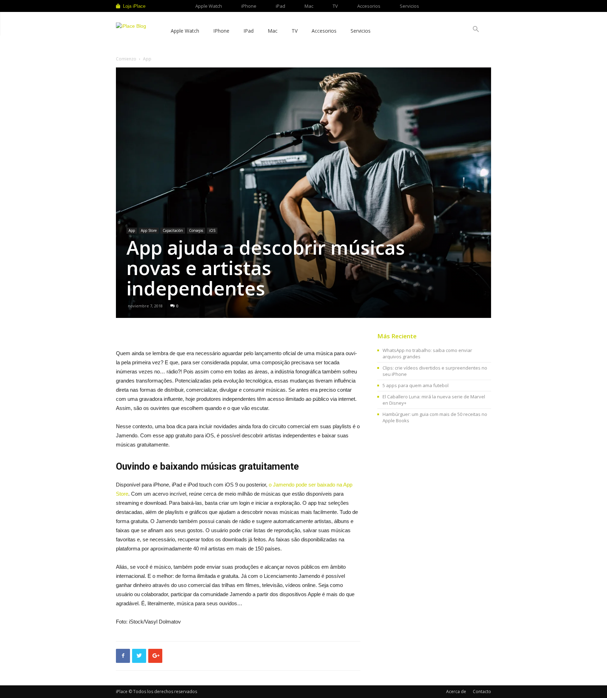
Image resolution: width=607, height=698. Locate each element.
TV (335, 6)
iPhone (248, 6)
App (132, 230)
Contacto (482, 691)
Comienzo (126, 59)
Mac (309, 6)
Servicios (409, 6)
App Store (149, 230)
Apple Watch (208, 6)
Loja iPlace (134, 6)
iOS (212, 230)
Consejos (196, 230)
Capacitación (173, 230)
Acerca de (456, 691)
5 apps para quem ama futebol (416, 385)
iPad (280, 6)
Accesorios (368, 6)
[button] (475, 30)
